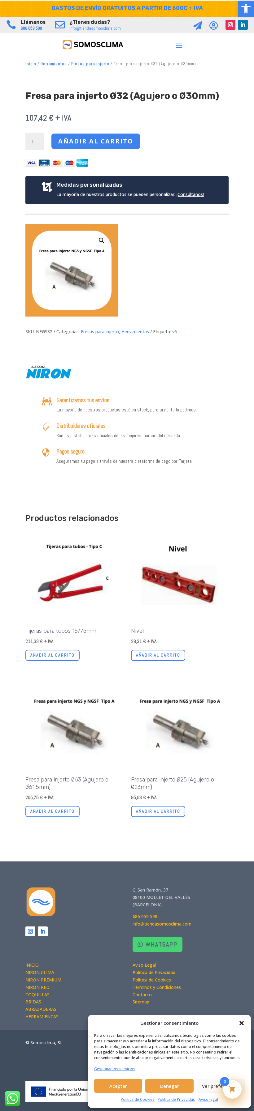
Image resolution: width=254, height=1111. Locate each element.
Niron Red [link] (37, 987)
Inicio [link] (30, 63)
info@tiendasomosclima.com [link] (95, 28)
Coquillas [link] (37, 995)
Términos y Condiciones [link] (157, 987)
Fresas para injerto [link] (90, 63)
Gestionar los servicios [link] (114, 1068)
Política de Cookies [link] (138, 1099)
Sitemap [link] (141, 1002)
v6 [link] (174, 331)
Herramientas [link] (54, 63)
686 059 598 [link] (31, 28)
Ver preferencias (220, 1086)
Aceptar (118, 1086)
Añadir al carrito (95, 141)
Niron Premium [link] (43, 980)
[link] (246, 9)
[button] (242, 1023)
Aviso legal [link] (208, 1099)
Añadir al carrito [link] (52, 655)
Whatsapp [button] (161, 944)
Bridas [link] (33, 1002)
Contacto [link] (142, 995)
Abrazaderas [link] (40, 1009)
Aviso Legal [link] (144, 965)
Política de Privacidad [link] (176, 1099)
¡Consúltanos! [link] (190, 194)
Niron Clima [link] (39, 972)
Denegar (169, 1086)
